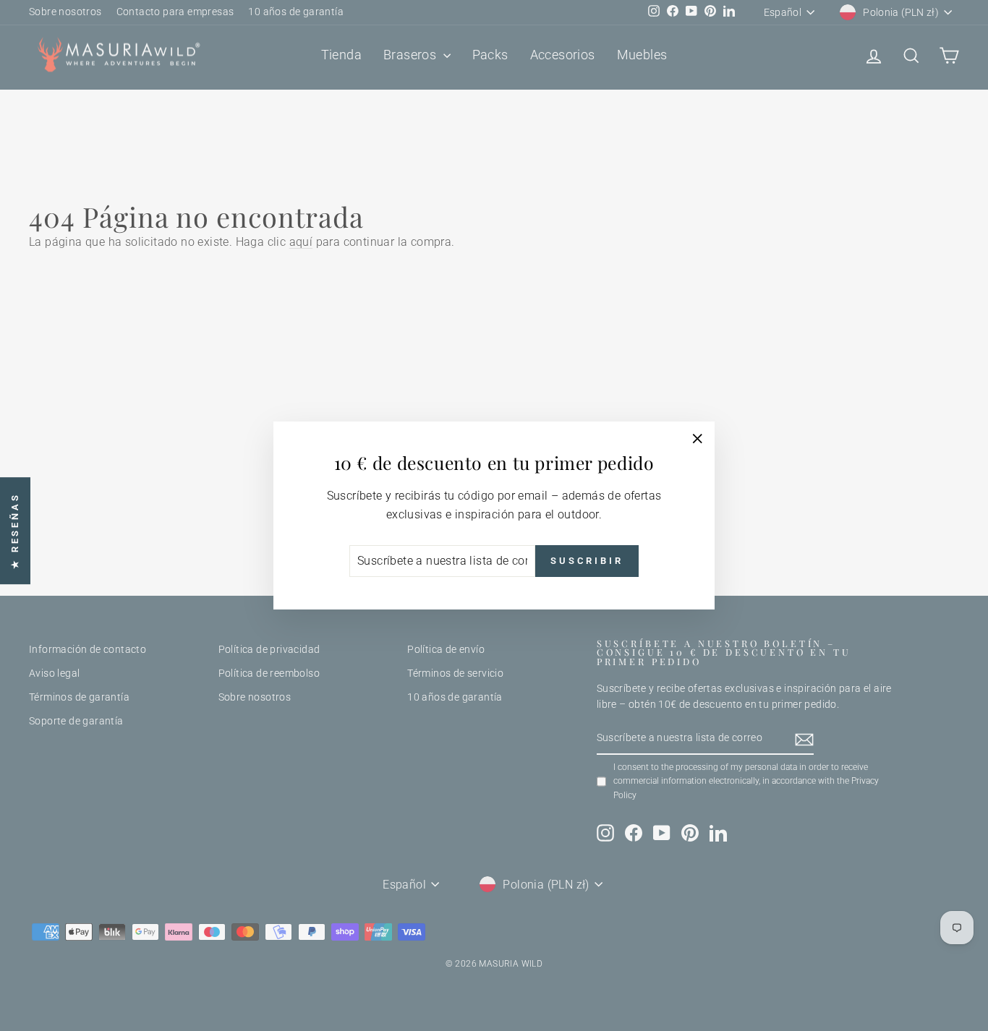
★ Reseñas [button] (14, 530)
